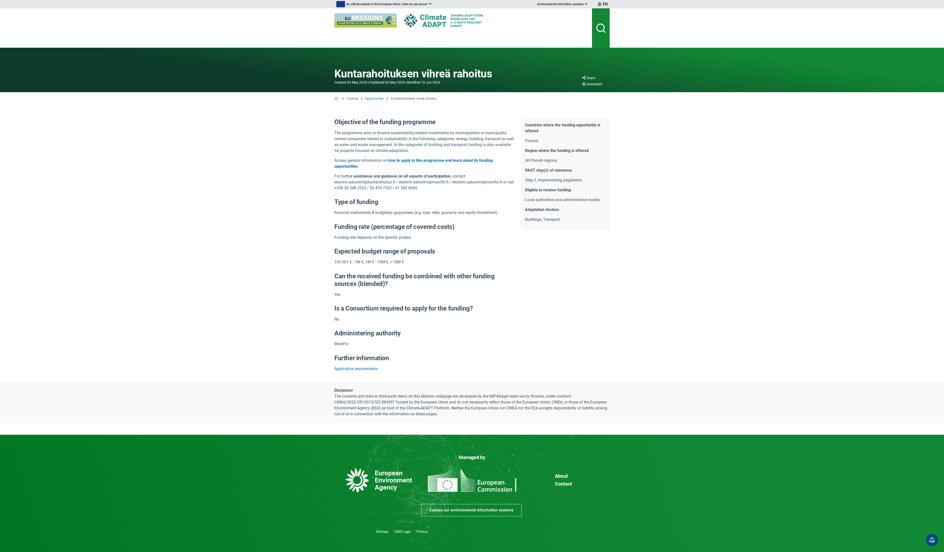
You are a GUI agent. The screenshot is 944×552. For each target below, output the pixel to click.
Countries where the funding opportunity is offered (562, 128)
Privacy (422, 532)
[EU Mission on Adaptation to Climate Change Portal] (365, 20)
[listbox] (384, 4)
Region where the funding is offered (557, 150)
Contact (563, 484)
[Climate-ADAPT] (453, 20)
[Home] (336, 99)
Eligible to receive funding (548, 190)
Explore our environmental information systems (471, 510)
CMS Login (402, 532)
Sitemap (382, 532)
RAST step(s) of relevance (548, 170)
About (561, 476)
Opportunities (374, 98)
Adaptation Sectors (542, 209)
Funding (352, 98)
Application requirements (356, 368)
